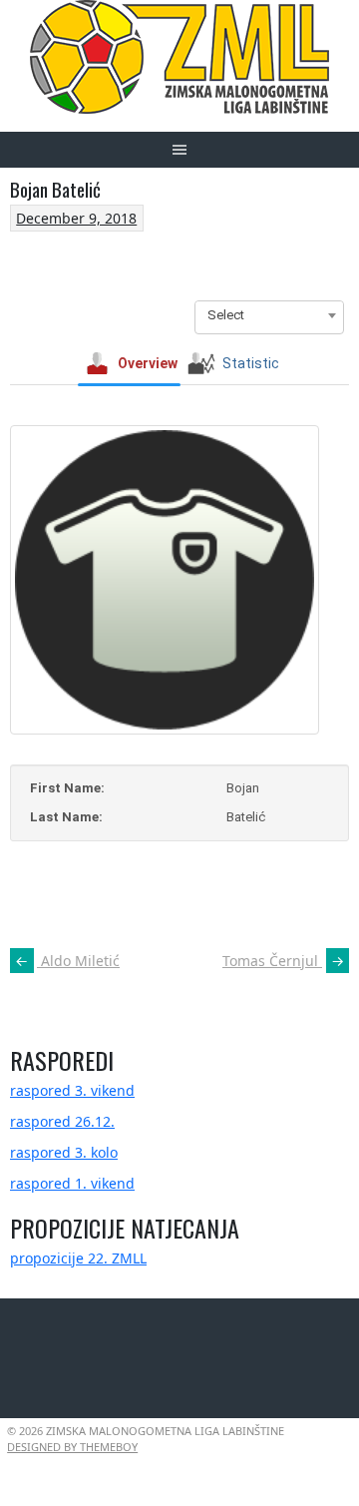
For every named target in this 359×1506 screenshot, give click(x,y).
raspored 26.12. (62, 1121)
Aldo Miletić (67, 960)
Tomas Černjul (283, 960)
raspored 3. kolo (64, 1152)
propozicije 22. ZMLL (78, 1258)
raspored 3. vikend (72, 1090)
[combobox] (269, 315)
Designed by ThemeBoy (72, 1446)
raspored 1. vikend (72, 1183)
